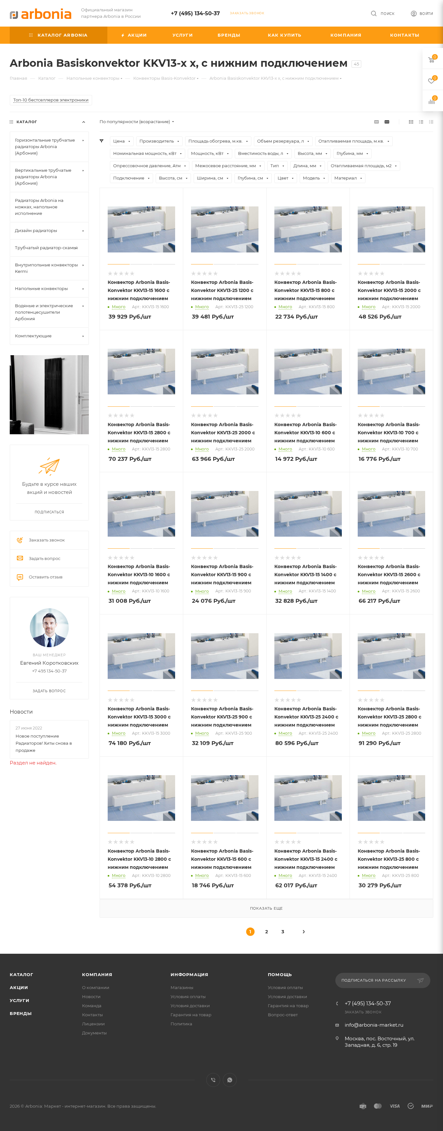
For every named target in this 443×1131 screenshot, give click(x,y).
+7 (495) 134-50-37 (195, 13)
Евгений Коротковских (49, 663)
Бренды (21, 1013)
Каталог (21, 974)
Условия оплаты (188, 996)
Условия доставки (190, 1005)
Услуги (20, 1000)
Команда (92, 1005)
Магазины (182, 987)
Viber (213, 1080)
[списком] (421, 121)
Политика (181, 1023)
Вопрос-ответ (283, 1014)
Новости (21, 712)
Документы (94, 1032)
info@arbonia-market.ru (374, 1025)
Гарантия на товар (191, 1014)
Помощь (280, 974)
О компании (95, 987)
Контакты (92, 1014)
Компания (97, 974)
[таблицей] (431, 121)
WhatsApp (230, 1080)
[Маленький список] (376, 121)
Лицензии (93, 1023)
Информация (190, 974)
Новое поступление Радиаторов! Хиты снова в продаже (44, 743)
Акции (19, 987)
